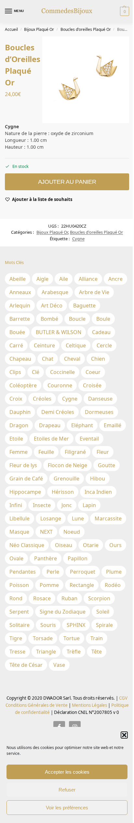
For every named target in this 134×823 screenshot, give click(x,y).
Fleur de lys (23, 465)
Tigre (15, 638)
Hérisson (63, 491)
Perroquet (82, 571)
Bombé (49, 318)
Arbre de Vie (94, 292)
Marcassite (108, 518)
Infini (15, 505)
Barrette (19, 318)
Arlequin (19, 305)
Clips (15, 372)
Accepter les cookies (67, 772)
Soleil (102, 611)
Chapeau (20, 358)
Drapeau (49, 425)
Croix (15, 398)
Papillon (77, 558)
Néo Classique (26, 545)
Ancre (115, 278)
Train (96, 638)
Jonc (66, 505)
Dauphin (20, 412)
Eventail (89, 438)
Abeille (17, 278)
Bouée (17, 332)
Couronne (59, 385)
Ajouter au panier (67, 182)
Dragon (18, 425)
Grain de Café (26, 478)
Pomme (49, 585)
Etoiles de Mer (51, 438)
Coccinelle (62, 372)
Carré (16, 345)
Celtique (76, 345)
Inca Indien (98, 491)
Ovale (16, 558)
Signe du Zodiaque (63, 611)
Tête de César (26, 664)
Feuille (46, 451)
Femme (18, 451)
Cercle (104, 345)
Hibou (97, 478)
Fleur (103, 451)
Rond (15, 598)
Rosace (42, 598)
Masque (19, 531)
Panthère (45, 558)
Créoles (42, 398)
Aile (63, 278)
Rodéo (113, 585)
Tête (96, 651)
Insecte (42, 505)
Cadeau (101, 332)
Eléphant (82, 425)
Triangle (46, 651)
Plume (114, 571)
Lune (78, 518)
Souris (48, 625)
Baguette (84, 305)
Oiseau (63, 545)
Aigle (42, 278)
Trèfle (74, 651)
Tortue (71, 638)
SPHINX (76, 625)
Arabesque (55, 292)
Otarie (91, 545)
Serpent (19, 611)
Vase (59, 664)
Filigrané (75, 451)
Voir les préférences (67, 807)
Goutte (106, 465)
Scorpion (99, 598)
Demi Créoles (57, 412)
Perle (53, 571)
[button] (124, 735)
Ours (115, 545)
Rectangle (82, 585)
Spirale (104, 625)
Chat (47, 358)
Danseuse (100, 398)
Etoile (16, 438)
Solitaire (19, 625)
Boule (103, 318)
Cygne (78, 239)
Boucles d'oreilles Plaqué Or (85, 29)
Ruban (69, 598)
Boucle (77, 318)
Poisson (19, 585)
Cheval (72, 358)
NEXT (46, 531)
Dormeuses (99, 412)
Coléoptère (23, 385)
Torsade (43, 638)
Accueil (11, 29)
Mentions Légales (89, 705)
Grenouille (66, 478)
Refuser (67, 789)
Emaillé (112, 425)
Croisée (92, 385)
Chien (98, 358)
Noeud (71, 531)
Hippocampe (25, 491)
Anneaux (20, 292)
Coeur (93, 372)
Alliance (88, 278)
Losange (50, 518)
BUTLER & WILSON (58, 332)
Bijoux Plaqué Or (39, 29)
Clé (35, 372)
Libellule (19, 518)
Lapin (89, 505)
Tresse (17, 651)
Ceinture (44, 345)
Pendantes (22, 571)
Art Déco (51, 305)
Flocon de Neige (67, 465)
